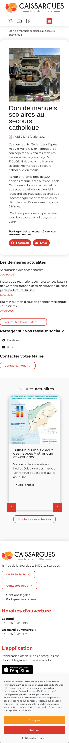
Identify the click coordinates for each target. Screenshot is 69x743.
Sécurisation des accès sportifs (21, 270)
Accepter (34, 720)
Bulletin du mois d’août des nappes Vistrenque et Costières (33, 453)
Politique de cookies (33, 738)
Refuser (34, 730)
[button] (49, 21)
